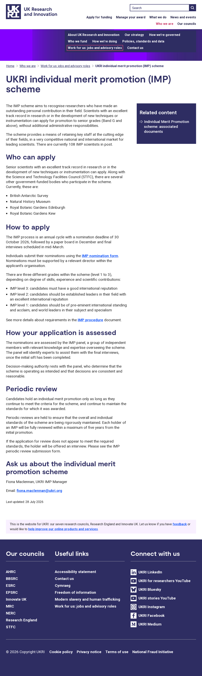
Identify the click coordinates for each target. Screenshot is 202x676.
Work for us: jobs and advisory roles (95, 48)
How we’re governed (164, 35)
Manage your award (130, 17)
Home (10, 66)
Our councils (186, 24)
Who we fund (77, 41)
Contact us (135, 48)
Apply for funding (99, 17)
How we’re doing (104, 41)
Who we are (164, 24)
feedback (180, 524)
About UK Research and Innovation (93, 35)
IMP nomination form (100, 256)
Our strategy (134, 35)
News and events (183, 17)
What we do (157, 17)
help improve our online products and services (63, 529)
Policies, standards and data (143, 41)
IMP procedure (90, 320)
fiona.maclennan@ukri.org (39, 490)
